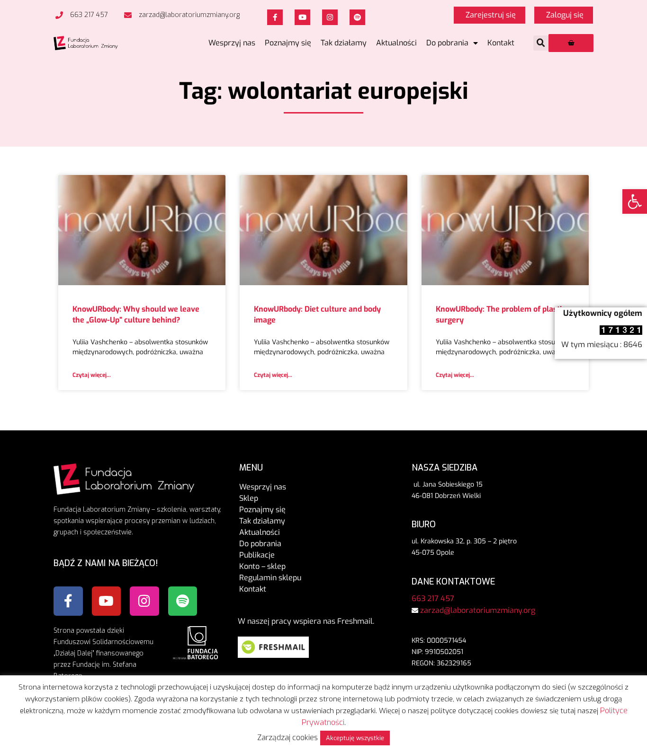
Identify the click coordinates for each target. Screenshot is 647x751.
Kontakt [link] (500, 43)
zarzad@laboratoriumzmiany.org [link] (477, 610)
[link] (634, 201)
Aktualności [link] (396, 43)
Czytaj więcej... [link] (91, 375)
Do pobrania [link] (447, 43)
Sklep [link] (248, 498)
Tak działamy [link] (344, 43)
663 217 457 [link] (433, 598)
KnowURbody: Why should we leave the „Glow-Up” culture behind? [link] (135, 314)
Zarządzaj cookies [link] (287, 737)
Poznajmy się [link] (288, 43)
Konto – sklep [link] (262, 566)
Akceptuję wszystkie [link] (355, 738)
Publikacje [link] (257, 555)
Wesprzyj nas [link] (231, 43)
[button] (540, 43)
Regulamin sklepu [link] (270, 578)
